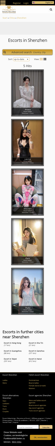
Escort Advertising (9, 418)
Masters (32, 388)
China (12, 17)
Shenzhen (21, 17)
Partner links (7, 422)
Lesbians (6, 403)
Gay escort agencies (36, 408)
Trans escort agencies (37, 411)
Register (17, 3)
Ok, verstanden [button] (40, 437)
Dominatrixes (34, 380)
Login (26, 3)
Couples (6, 411)
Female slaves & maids (37, 386)
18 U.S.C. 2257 (34, 420)
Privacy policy (7, 420)
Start (5, 17)
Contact (48, 418)
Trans (5, 406)
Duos (5, 409)
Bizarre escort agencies (37, 405)
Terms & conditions (21, 420)
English (48, 2)
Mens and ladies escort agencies (37, 401)
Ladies (5, 380)
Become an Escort (23, 418)
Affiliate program (38, 418)
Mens (5, 383)
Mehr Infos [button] (16, 442)
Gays (4, 401)
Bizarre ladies (34, 383)
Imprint (15, 422)
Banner (44, 420)
